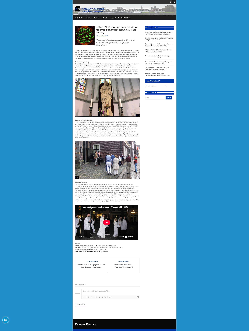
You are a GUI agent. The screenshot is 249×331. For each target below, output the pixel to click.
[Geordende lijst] (94, 297)
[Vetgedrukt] (83, 297)
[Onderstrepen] (89, 297)
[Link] (105, 297)
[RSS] (170, 2)
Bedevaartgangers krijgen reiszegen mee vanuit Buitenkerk (94, 245)
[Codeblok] (102, 297)
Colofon (114, 18)
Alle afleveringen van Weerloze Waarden (88, 251)
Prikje (104, 18)
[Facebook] (165, 2)
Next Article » (123, 261)
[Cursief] (86, 297)
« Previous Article (91, 261)
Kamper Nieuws (85, 324)
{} (107, 297)
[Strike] (91, 297)
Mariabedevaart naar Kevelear (85, 249)
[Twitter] (167, 2)
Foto (96, 18)
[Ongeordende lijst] (97, 297)
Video (88, 18)
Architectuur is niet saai (83, 247)
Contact (126, 18)
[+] (110, 297)
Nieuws (79, 18)
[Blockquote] (99, 297)
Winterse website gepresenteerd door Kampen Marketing (91, 266)
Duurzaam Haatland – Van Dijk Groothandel (123, 266)
